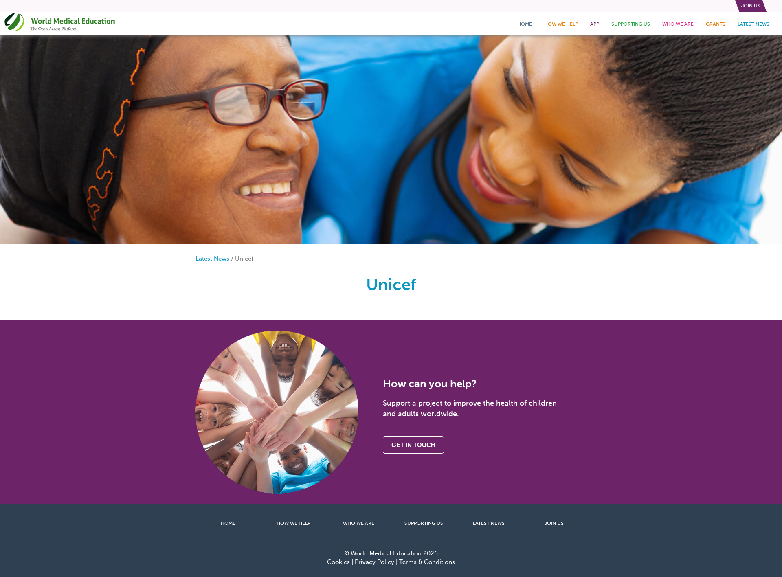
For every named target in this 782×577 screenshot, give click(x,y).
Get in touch (413, 444)
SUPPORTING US (423, 523)
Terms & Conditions (427, 562)
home (524, 24)
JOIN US (554, 523)
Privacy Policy (374, 562)
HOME (228, 523)
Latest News (753, 24)
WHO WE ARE (358, 523)
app (594, 24)
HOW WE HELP (293, 523)
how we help (561, 24)
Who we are (678, 24)
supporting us (630, 24)
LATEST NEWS (489, 523)
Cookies (338, 562)
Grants (715, 24)
